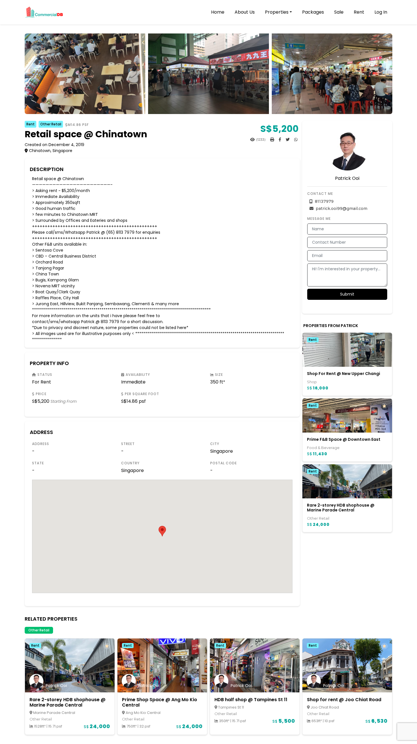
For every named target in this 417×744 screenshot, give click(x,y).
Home (217, 12)
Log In (380, 12)
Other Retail (50, 124)
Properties (276, 12)
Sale (339, 12)
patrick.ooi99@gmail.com (341, 208)
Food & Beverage (323, 447)
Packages (313, 12)
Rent (359, 12)
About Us (245, 12)
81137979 (324, 201)
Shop (312, 382)
